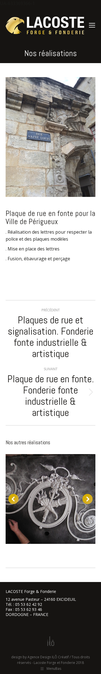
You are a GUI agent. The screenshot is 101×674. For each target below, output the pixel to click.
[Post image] (50, 499)
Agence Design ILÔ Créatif (48, 657)
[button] (13, 499)
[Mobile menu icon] (92, 25)
